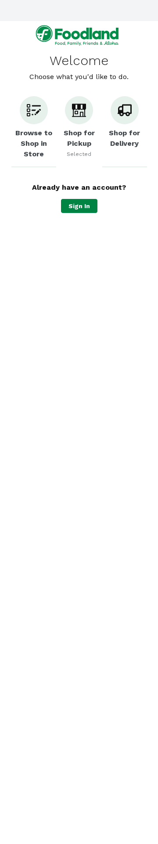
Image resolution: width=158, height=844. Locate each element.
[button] (33, 131)
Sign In (79, 205)
